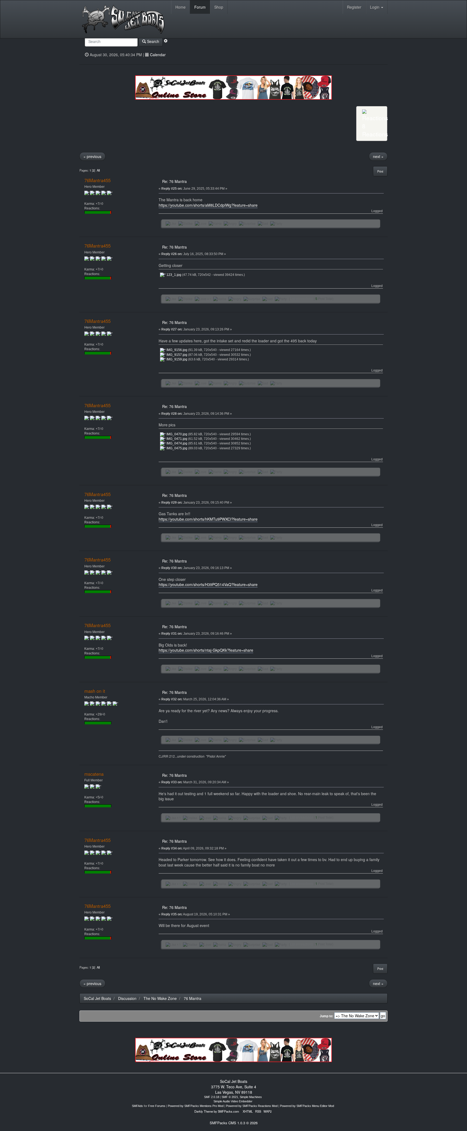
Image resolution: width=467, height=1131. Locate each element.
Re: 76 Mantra (174, 181)
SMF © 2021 (230, 1097)
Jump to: (326, 1016)
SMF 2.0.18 (211, 1097)
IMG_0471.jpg (176, 439)
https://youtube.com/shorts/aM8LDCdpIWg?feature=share (208, 205)
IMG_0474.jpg (176, 443)
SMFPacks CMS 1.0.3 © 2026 (234, 1122)
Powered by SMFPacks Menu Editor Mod (307, 1105)
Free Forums (156, 1105)
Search (152, 41)
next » (378, 156)
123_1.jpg (173, 275)
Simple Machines (251, 1097)
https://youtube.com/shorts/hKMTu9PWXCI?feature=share (208, 519)
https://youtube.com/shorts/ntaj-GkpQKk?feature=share (206, 650)
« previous (92, 156)
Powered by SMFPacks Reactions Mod (252, 1105)
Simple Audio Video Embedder (233, 1101)
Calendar (158, 54)
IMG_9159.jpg (176, 359)
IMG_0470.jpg (176, 434)
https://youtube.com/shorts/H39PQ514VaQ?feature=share (208, 584)
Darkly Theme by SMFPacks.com (216, 1111)
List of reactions (301, 298)
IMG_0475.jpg (176, 448)
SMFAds (137, 1105)
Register (354, 7)
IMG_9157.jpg (176, 355)
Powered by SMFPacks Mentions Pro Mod (196, 1105)
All (98, 170)
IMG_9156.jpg (176, 350)
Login (375, 7)
